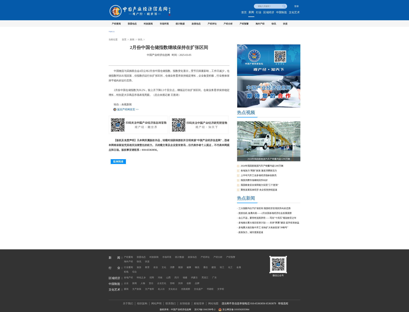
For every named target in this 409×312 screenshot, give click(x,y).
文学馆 (220, 289)
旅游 (139, 267)
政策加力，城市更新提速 (251, 232)
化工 (230, 267)
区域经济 (268, 12)
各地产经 (128, 277)
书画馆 (210, 289)
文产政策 (136, 289)
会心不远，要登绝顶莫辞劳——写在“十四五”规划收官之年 (267, 218)
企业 (126, 283)
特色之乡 (141, 277)
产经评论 (212, 24)
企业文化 (161, 283)
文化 (164, 267)
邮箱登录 (199, 303)
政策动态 (196, 24)
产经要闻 (116, 24)
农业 (155, 267)
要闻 (126, 289)
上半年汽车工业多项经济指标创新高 (259, 175)
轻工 (222, 267)
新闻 (251, 12)
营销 (172, 283)
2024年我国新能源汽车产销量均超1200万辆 (262, 166)
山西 (168, 277)
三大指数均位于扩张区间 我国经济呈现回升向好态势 (265, 208)
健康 (189, 267)
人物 (143, 283)
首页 (244, 12)
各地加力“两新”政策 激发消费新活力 (259, 170)
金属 (238, 267)
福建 (185, 277)
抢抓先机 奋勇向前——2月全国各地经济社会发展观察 (265, 213)
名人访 (161, 289)
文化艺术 (294, 12)
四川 (176, 277)
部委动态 (132, 24)
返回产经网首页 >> (128, 109)
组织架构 (142, 303)
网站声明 (156, 303)
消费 (172, 267)
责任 (151, 283)
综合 (134, 272)
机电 (126, 272)
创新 (189, 283)
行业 (258, 12)
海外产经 (260, 24)
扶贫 (285, 24)
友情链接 (185, 303)
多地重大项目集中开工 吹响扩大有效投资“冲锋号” (263, 227)
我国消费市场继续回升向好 (254, 180)
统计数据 (180, 24)
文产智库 (149, 289)
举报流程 (283, 303)
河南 (160, 277)
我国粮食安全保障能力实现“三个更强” (259, 185)
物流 (197, 267)
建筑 (214, 267)
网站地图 (213, 303)
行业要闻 (128, 267)
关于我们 (128, 303)
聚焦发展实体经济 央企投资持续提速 (259, 190)
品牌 (197, 283)
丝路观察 (185, 289)
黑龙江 (205, 277)
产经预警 (244, 24)
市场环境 (164, 24)
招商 (152, 277)
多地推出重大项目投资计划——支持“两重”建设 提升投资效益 (269, 223)
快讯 (274, 24)
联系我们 (171, 303)
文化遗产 (198, 289)
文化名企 (172, 289)
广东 (214, 277)
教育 (147, 267)
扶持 (180, 283)
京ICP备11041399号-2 (204, 309)
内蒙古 (194, 277)
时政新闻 (148, 24)
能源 (180, 267)
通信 (205, 267)
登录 (296, 6)
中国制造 (281, 12)
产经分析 (228, 24)
